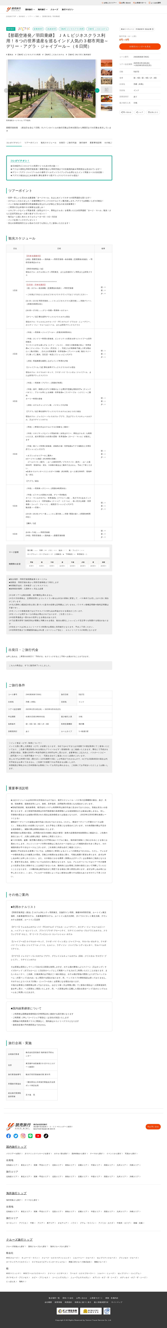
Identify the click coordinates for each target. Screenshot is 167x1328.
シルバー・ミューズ (105, 1273)
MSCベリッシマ (13, 1273)
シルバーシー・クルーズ (83, 1258)
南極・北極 (138, 1223)
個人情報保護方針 (101, 1302)
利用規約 (68, 1302)
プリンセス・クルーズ (128, 1258)
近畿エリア (82, 1165)
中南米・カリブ (123, 1223)
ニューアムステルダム (80, 1277)
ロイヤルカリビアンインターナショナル (48, 1262)
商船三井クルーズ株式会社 (80, 1262)
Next (97, 90)
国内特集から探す (79, 1154)
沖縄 (37, 16)
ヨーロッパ (10, 1223)
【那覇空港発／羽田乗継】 (51, 16)
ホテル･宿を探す (61, 1154)
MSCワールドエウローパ (33, 1273)
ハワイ (73, 1223)
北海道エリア (11, 1165)
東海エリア (69, 1165)
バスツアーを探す (13, 1154)
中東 (32, 1223)
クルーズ (54, 9)
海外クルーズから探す (59, 1246)
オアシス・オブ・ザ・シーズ (105, 1277)
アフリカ (22, 1223)
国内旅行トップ (16, 1146)
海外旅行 (41, 9)
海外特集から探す (13, 1200)
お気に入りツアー (110, 3)
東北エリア (25, 1165)
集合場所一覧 (54, 1298)
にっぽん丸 (10, 1281)
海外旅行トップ (16, 1193)
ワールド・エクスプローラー (82, 1273)
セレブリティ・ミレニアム (129, 1273)
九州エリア (121, 1165)
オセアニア (62, 1223)
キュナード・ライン (30, 1258)
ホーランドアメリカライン (17, 1262)
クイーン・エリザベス (57, 1273)
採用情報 (58, 1302)
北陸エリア (56, 1165)
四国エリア (108, 1165)
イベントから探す (114, 1154)
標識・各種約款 (111, 1298)
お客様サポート (141, 3)
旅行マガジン (68, 9)
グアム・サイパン (87, 1223)
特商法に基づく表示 (83, 1302)
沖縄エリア (134, 1165)
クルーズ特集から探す (15, 1246)
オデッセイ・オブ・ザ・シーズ (133, 1277)
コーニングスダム (59, 1277)
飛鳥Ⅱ (22, 1281)
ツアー (30, 16)
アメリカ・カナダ (105, 1223)
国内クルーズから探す (37, 1246)
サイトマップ (116, 1302)
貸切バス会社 (68, 1298)
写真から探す (130, 1154)
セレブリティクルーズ (106, 1258)
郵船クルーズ (99, 1262)
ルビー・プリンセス (40, 1277)
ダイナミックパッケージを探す (37, 1154)
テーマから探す (96, 1154)
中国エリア (95, 1165)
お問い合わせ (126, 3)
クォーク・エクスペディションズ (55, 1258)
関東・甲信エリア (41, 1165)
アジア (40, 1223)
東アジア (50, 1223)
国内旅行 (29, 9)
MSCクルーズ (12, 1258)
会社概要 (48, 1302)
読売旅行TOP (11, 16)
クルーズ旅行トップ (19, 1239)
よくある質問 (156, 3)
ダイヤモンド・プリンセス (17, 1277)
